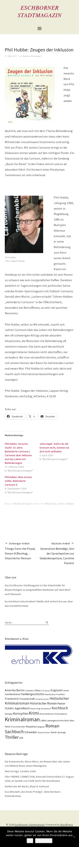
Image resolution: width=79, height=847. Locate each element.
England (56, 690)
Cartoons (29, 690)
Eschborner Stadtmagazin (40, 11)
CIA (42, 690)
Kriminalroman (22, 719)
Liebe (43, 720)
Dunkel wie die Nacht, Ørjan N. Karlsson (27, 786)
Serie (54, 732)
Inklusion (70, 503)
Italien (9, 708)
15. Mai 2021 (11, 56)
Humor (61, 703)
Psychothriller (18, 726)
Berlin (20, 690)
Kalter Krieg (35, 708)
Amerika (10, 690)
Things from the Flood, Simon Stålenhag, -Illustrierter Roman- (20, 551)
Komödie (8, 714)
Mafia (66, 720)
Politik (8, 726)
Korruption (20, 713)
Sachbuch (14, 731)
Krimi (34, 713)
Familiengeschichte (32, 694)
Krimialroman (47, 713)
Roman (52, 726)
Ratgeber (41, 727)
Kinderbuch (46, 708)
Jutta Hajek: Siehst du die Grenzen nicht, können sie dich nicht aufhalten (54, 447)
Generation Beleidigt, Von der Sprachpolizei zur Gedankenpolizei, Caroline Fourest (57, 553)
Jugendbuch (22, 708)
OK (30, 840)
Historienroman (42, 699)
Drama (47, 690)
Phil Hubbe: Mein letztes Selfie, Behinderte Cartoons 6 (18, 480)
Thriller (12, 737)
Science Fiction (44, 732)
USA (21, 737)
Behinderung (50, 503)
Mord (72, 720)
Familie (65, 690)
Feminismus (50, 694)
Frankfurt (60, 694)
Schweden (30, 732)
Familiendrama (13, 694)
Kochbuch (60, 707)
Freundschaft (27, 698)
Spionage (61, 732)
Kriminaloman (60, 714)
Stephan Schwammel (32, 56)
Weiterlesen (44, 840)
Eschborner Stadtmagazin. (30, 824)
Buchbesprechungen (23, 503)
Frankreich (12, 698)
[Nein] (74, 837)
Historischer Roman (43, 703)
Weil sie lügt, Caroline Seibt (20, 771)
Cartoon (61, 503)
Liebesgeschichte (55, 720)
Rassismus (31, 726)
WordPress (66, 824)
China (37, 690)
